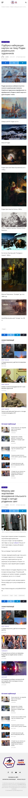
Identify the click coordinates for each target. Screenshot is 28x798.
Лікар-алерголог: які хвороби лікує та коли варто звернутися (18, 429)
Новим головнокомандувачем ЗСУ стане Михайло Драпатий (13, 387)
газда (11, 595)
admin (7, 57)
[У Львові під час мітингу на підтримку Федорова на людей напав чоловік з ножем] (5, 473)
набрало (16, 543)
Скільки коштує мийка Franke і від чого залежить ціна (18, 447)
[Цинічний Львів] (14, 2)
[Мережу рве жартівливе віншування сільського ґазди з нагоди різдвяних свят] (14, 522)
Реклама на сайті (13, 777)
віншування (5, 595)
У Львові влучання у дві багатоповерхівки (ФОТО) (13, 363)
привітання (21, 595)
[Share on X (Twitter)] (14, 62)
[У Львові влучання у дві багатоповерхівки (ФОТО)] (14, 351)
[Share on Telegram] (22, 62)
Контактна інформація (9, 779)
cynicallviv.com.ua (22, 784)
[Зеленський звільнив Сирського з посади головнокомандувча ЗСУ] (14, 400)
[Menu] (2, 2)
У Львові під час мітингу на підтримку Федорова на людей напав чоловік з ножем (18, 474)
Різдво (3, 329)
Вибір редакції (5, 41)
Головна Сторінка (5, 6)
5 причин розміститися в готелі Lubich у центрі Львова (18, 456)
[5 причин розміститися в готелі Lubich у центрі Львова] (5, 457)
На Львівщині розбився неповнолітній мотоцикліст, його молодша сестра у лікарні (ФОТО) (12, 681)
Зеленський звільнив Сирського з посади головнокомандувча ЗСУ (13, 412)
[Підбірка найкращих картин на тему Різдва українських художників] (14, 74)
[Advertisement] (14, 24)
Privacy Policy (21, 779)
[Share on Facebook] (5, 62)
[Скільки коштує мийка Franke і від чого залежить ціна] (5, 449)
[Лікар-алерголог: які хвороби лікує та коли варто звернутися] (5, 429)
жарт (15, 595)
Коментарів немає (21, 57)
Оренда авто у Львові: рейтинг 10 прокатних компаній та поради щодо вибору (17, 439)
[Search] (26, 2)
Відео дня (4, 487)
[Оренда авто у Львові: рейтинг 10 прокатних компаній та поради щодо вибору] (5, 438)
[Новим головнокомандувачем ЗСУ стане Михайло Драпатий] (14, 376)
